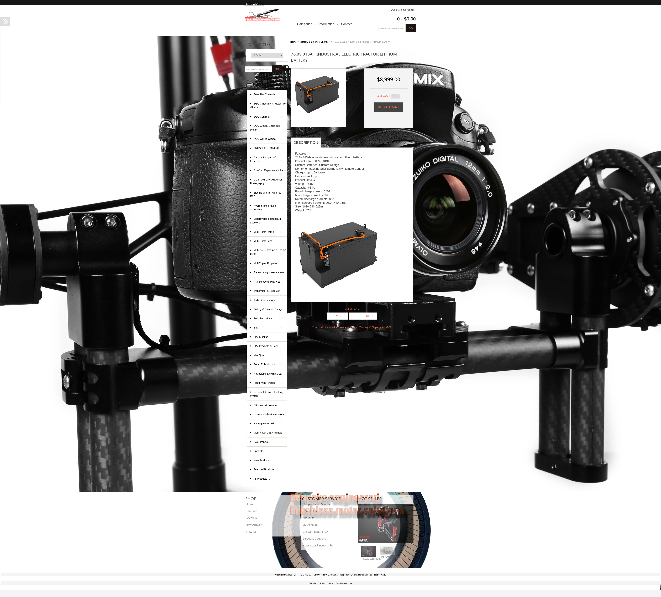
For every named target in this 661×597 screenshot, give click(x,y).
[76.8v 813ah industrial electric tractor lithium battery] (317, 94)
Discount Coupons (314, 538)
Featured (251, 511)
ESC (268, 327)
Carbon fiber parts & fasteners (266, 159)
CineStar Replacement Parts (270, 172)
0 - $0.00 (406, 18)
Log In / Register (402, 10)
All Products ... (262, 478)
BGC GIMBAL (372, 558)
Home (293, 41)
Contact (346, 24)
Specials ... (260, 451)
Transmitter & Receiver (268, 292)
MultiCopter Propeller (268, 265)
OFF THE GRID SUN (303, 575)
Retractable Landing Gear (268, 375)
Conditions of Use (344, 583)
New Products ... (263, 460)
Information (326, 24)
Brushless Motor (268, 318)
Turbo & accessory (268, 300)
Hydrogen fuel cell (268, 423)
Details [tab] (330, 142)
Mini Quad (268, 355)
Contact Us (309, 511)
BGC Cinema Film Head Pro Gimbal (268, 105)
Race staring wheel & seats (269, 274)
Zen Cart (332, 575)
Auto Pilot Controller (268, 96)
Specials (254, 4)
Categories (304, 24)
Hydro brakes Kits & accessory (266, 207)
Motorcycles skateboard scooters (266, 220)
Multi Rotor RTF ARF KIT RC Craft (268, 252)
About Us (308, 517)
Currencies (259, 44)
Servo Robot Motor (268, 364)
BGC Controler (268, 116)
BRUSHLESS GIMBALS (268, 150)
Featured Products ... (265, 469)
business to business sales (269, 416)
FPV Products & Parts (268, 347)
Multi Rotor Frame (268, 231)
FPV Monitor (268, 336)
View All (251, 531)
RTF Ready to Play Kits (268, 283)
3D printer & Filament (268, 407)
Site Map (313, 583)
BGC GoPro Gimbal (268, 138)
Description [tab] (305, 142)
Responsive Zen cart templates (353, 575)
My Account (310, 524)
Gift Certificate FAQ (315, 531)
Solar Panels (268, 441)
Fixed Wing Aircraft (268, 382)
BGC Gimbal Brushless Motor (266, 127)
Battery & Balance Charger (314, 41)
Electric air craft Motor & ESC (266, 194)
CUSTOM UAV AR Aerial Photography (266, 181)
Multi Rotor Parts (268, 240)
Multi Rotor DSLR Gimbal (268, 434)
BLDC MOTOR (390, 557)
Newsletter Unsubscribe (317, 545)
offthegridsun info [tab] (385, 142)
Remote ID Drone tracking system (266, 394)
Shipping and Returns (316, 504)
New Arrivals (254, 524)
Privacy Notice (326, 583)
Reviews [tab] (351, 142)
